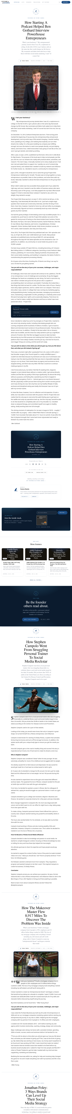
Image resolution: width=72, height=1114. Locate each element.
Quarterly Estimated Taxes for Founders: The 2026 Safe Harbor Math (58, 564)
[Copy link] (45, 464)
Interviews (17, 2)
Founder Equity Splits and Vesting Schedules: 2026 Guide (11, 563)
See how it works (45, 619)
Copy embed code (29, 472)
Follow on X (25, 496)
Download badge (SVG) (41, 472)
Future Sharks (24, 489)
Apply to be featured (30, 619)
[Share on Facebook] (36, 464)
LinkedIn (34, 496)
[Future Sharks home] (6, 2)
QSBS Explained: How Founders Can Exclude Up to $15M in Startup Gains (36, 563)
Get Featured (45, 2)
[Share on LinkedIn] (33, 464)
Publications (36, 2)
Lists (23, 2)
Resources (29, 2)
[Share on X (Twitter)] (30, 464)
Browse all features (36, 580)
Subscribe (54, 312)
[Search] (59, 2)
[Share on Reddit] (39, 464)
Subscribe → (66, 2)
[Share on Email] (42, 464)
